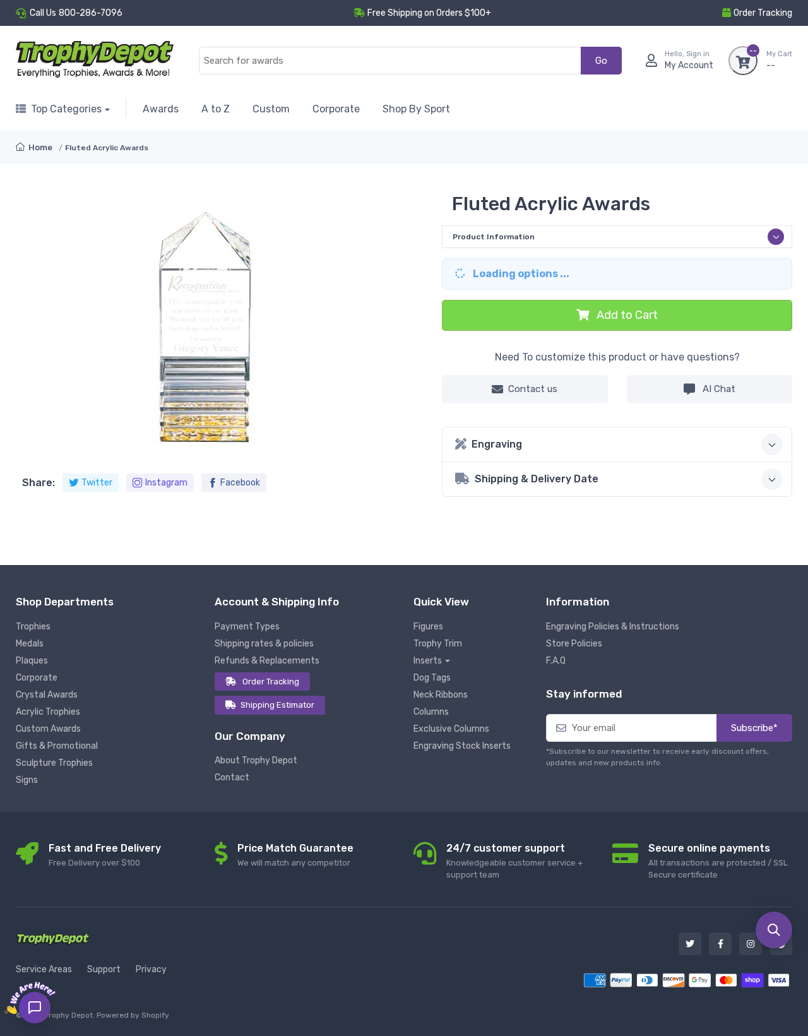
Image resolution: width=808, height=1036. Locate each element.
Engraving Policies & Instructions (612, 626)
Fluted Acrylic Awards (106, 147)
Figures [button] (428, 626)
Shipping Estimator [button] (277, 705)
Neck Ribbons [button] (440, 694)
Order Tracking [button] (763, 13)
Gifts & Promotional (57, 746)
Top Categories (66, 109)
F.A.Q (556, 660)
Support (104, 969)
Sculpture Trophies (54, 763)
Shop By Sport (416, 109)
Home (39, 147)
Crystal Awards (47, 694)
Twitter (96, 482)
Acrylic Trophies (48, 711)
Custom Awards (48, 728)
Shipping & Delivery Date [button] (536, 479)
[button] (774, 930)
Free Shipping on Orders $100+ (429, 13)
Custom (271, 109)
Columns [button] (431, 711)
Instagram (166, 482)
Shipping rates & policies (264, 643)
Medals (30, 643)
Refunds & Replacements (267, 660)
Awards (161, 109)
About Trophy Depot (256, 760)
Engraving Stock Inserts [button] (462, 746)
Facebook (240, 482)
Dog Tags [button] (432, 677)
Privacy (151, 969)
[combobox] (390, 61)
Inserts (427, 660)
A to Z (215, 109)
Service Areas (44, 969)
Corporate (336, 109)
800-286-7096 (90, 13)
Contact (232, 777)
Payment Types (247, 626)
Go (601, 60)
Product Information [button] (494, 236)
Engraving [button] (497, 444)
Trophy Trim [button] (437, 643)
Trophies (33, 626)
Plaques (32, 660)
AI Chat (717, 389)
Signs (27, 780)
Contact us (532, 389)
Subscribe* (754, 728)
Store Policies (574, 643)
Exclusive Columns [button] (451, 728)
